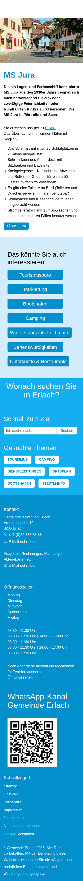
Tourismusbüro (35, 275)
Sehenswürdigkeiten (35, 347)
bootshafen (19, 483)
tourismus (18, 459)
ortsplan (61, 471)
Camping (35, 318)
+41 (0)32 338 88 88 (25, 535)
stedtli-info (53, 483)
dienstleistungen (24, 471)
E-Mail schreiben (22, 542)
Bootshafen (35, 304)
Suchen (67, 431)
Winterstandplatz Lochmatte (39, 332)
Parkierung (35, 289)
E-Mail (50, 128)
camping (47, 459)
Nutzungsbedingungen (24, 874)
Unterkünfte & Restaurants (38, 361)
